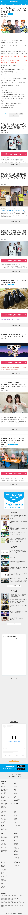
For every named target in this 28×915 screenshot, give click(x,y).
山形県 (18, 895)
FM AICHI (15, 818)
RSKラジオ (16, 837)
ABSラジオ (3, 799)
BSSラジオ (16, 834)
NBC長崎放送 (3, 870)
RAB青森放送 (3, 790)
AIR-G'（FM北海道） (4, 787)
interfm (15, 789)
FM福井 (2, 822)
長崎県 (9, 905)
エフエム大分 (3, 877)
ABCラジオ (11, 113)
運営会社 (19, 776)
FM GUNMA (16, 803)
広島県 (5, 902)
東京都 (18, 896)
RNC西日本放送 (16, 848)
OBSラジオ (3, 876)
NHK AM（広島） (17, 857)
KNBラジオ (3, 815)
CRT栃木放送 (16, 800)
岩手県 (9, 895)
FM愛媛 (15, 853)
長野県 (9, 898)
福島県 (21, 895)
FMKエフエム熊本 (4, 875)
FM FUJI (2, 825)
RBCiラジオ (3, 884)
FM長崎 (2, 872)
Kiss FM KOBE (3, 844)
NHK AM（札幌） (4, 807)
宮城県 (12, 895)
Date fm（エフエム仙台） (5, 797)
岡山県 (2, 902)
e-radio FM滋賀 (4, 846)
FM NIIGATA (3, 814)
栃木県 (5, 896)
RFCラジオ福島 (3, 804)
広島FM (15, 841)
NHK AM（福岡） (4, 889)
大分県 (15, 905)
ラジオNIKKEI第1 (17, 862)
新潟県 (2, 898)
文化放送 (15, 786)
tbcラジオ (3, 796)
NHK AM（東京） (17, 804)
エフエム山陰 (16, 836)
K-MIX (15, 822)
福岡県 (2, 905)
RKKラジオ (3, 873)
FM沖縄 (2, 887)
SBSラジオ (16, 821)
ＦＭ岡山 (15, 838)
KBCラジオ (3, 863)
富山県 (15, 898)
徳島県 (21, 902)
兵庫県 (5, 901)
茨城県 (2, 896)
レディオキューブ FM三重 (18, 823)
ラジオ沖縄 (3, 886)
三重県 (12, 899)
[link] (10, 636)
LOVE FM (3, 865)
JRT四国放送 (16, 846)
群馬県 (9, 896)
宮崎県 (18, 905)
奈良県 (15, 901)
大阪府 (2, 901)
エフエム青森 (3, 792)
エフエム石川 (3, 819)
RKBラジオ (3, 862)
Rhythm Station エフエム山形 (6, 803)
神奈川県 (21, 896)
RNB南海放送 (16, 851)
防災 (2, 4)
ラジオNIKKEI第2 (17, 863)
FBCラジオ (3, 821)
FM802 (2, 840)
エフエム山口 (16, 844)
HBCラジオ (3, 785)
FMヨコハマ (16, 797)
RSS (15, 760)
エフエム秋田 (3, 800)
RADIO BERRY (16, 801)
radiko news (14, 1)
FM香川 (15, 850)
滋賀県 (12, 901)
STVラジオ (3, 786)
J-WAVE (15, 792)
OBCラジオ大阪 (4, 837)
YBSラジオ (3, 823)
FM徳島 (15, 847)
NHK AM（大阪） (4, 851)
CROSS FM (3, 866)
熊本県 (12, 905)
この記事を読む (14, 164)
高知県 (2, 903)
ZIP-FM (15, 816)
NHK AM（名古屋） (4, 831)
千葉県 (15, 896)
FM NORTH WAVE (4, 789)
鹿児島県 (21, 905)
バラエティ (11, 14)
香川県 (18, 902)
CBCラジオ (16, 812)
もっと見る (13, 585)
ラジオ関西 (3, 843)
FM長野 (2, 828)
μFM (2, 883)
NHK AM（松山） (17, 858)
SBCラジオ (3, 826)
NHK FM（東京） (17, 865)
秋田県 (15, 895)
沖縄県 (2, 906)
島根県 (12, 902)
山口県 (15, 902)
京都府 (9, 901)
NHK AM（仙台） (4, 808)
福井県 (18, 898)
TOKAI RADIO (16, 814)
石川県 (12, 898)
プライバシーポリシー (11, 776)
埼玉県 (12, 896)
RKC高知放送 (16, 854)
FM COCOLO (3, 838)
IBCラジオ (3, 793)
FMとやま (3, 816)
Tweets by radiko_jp (14, 638)
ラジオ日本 (16, 793)
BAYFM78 (15, 794)
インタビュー (11, 284)
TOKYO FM (16, 790)
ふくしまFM (3, 806)
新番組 (13, 4)
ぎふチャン (16, 815)
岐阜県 (5, 899)
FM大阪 (2, 841)
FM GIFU (15, 819)
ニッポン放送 (16, 787)
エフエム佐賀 (3, 869)
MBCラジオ (3, 882)
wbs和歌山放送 (4, 850)
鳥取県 (9, 902)
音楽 (9, 444)
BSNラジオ (3, 812)
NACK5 (15, 796)
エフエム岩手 (3, 794)
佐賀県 (5, 905)
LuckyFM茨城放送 (17, 799)
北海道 (2, 895)
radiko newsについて (10, 774)
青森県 (5, 895)
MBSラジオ (3, 836)
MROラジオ (3, 818)
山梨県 (5, 898)
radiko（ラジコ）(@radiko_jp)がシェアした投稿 (14, 755)
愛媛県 (24, 902)
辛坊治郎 (16, 113)
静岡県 (9, 899)
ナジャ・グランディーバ (14, 115)
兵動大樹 (21, 113)
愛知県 (2, 899)
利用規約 (19, 774)
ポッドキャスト (7, 4)
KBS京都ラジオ (4, 847)
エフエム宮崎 (3, 880)
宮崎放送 (2, 879)
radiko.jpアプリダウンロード (14, 768)
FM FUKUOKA (3, 868)
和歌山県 (18, 901)
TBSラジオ (16, 785)
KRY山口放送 (16, 843)
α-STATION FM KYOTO (5, 848)
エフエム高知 (16, 855)
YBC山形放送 (3, 801)
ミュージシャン (14, 444)
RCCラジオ (16, 840)
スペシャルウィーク (20, 4)
